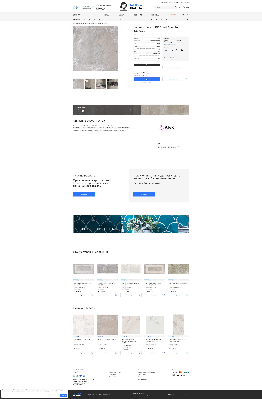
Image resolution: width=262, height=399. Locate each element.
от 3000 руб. (178, 42)
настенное (153, 40)
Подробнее (166, 44)
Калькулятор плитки (176, 67)
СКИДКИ (173, 14)
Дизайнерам (186, 14)
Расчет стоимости (173, 44)
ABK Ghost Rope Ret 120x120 (107, 339)
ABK (88, 23)
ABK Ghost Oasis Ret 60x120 (178, 283)
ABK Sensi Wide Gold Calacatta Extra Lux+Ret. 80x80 (129, 341)
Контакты (187, 2)
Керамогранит (94, 15)
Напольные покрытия (134, 395)
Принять (63, 395)
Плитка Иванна (77, 394)
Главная (75, 23)
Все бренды (76, 19)
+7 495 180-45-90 (88, 7)
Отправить (84, 194)
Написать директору (86, 8)
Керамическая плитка (115, 372)
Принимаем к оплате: (178, 370)
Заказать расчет (173, 79)
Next (116, 51)
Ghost (91, 23)
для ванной (157, 41)
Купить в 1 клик (147, 82)
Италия (158, 43)
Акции (181, 2)
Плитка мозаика (113, 377)
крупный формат (156, 53)
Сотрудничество (142, 379)
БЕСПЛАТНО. (178, 40)
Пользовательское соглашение (146, 372)
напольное (157, 40)
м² (146, 64)
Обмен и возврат (142, 374)
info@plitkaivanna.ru (79, 372)
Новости (140, 377)
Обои (147, 395)
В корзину (147, 79)
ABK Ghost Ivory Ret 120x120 (83, 339)
